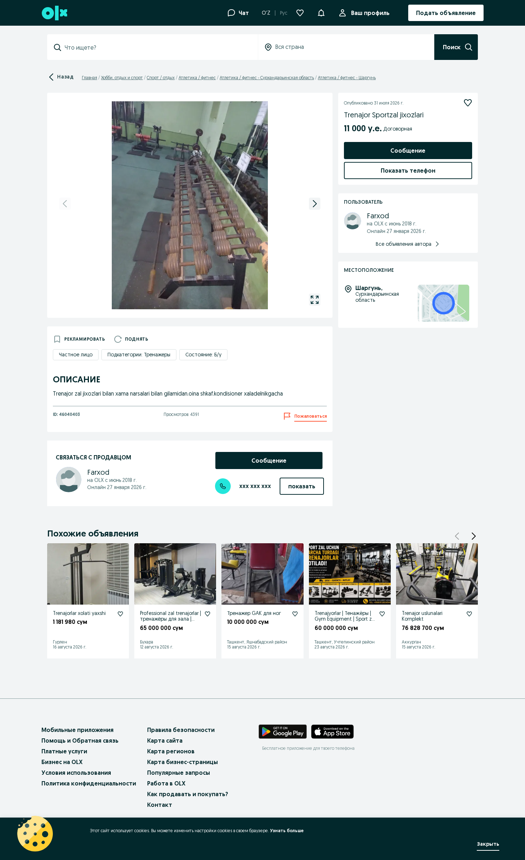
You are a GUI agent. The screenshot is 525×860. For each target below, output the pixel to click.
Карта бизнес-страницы (182, 761)
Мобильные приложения (77, 729)
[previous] (65, 204)
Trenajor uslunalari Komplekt (422, 616)
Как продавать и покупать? (187, 794)
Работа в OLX (166, 783)
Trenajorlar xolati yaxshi (79, 613)
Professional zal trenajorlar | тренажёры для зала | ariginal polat (170, 619)
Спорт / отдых (161, 77)
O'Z (266, 13)
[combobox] (157, 47)
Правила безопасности (181, 729)
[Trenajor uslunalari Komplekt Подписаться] (469, 614)
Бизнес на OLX (61, 761)
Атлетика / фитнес (197, 77)
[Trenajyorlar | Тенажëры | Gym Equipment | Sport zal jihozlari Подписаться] (382, 614)
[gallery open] (314, 300)
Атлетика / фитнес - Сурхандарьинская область (267, 77)
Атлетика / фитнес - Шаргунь (347, 77)
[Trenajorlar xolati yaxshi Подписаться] (120, 614)
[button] (321, 12)
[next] (314, 204)
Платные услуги (64, 751)
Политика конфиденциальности (88, 783)
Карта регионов (171, 751)
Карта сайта (164, 740)
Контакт (159, 804)
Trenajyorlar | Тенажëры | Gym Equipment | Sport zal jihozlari (345, 619)
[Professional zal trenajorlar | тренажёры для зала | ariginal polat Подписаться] (207, 614)
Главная (89, 77)
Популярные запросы (178, 772)
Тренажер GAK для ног (254, 613)
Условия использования (76, 772)
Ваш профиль (370, 12)
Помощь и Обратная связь (80, 740)
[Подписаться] (468, 102)
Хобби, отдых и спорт (122, 77)
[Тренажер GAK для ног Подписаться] (295, 614)
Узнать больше (287, 830)
